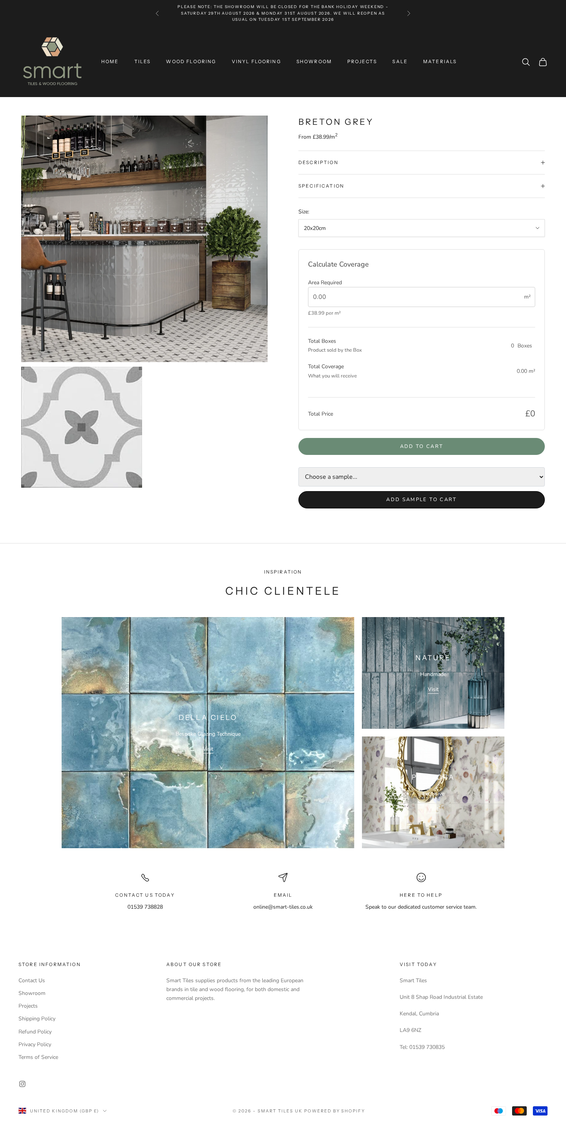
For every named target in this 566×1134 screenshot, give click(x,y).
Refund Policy (35, 1031)
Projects (28, 1006)
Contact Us (31, 980)
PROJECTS (362, 61)
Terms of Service (38, 1057)
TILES (142, 61)
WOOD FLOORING (191, 61)
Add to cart (422, 446)
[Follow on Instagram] (22, 1084)
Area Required (325, 282)
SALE (400, 61)
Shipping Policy (36, 1018)
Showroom (31, 993)
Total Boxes (322, 341)
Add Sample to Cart (421, 499)
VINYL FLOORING (256, 61)
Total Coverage (326, 366)
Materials (440, 61)
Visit (208, 749)
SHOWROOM (314, 61)
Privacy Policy (34, 1044)
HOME (110, 61)
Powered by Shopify (334, 1111)
